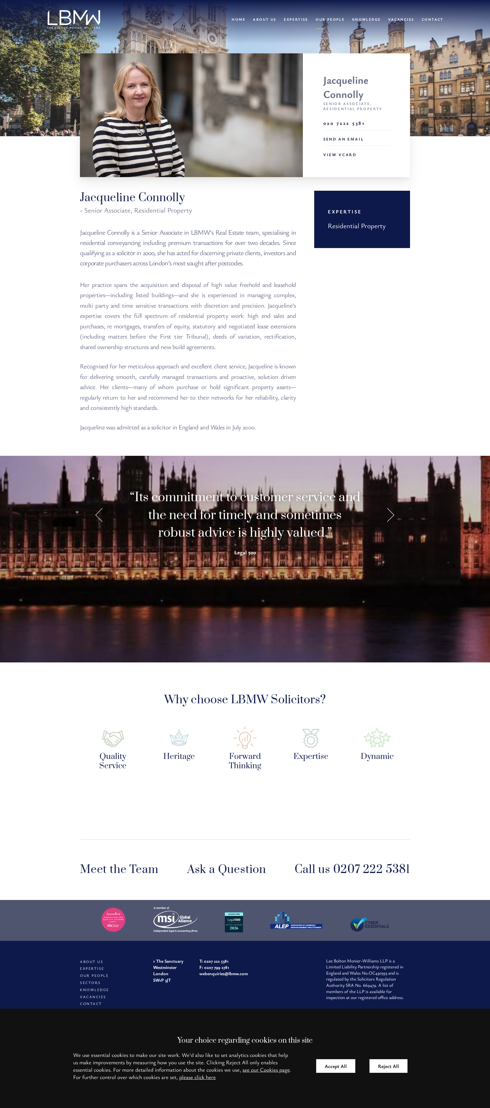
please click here (197, 1077)
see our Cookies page (266, 1069)
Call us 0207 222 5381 (352, 870)
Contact (432, 19)
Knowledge (366, 19)
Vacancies (401, 19)
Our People (330, 19)
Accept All (336, 1066)
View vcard (339, 154)
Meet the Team (119, 870)
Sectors (90, 982)
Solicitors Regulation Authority (361, 982)
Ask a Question (226, 870)
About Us (264, 19)
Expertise (296, 19)
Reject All (388, 1066)
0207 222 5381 (216, 961)
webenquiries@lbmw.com (223, 973)
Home (239, 19)
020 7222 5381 (344, 122)
